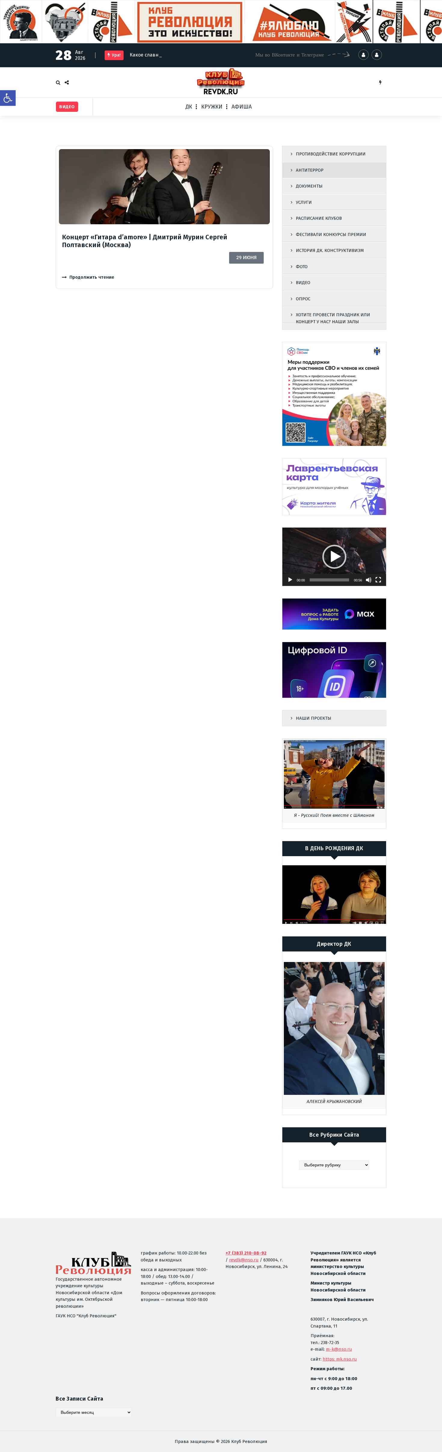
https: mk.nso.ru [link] (340, 1359)
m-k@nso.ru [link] (339, 1349)
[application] (334, 557)
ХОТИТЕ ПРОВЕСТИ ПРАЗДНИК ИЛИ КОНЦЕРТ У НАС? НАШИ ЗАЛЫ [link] (333, 318)
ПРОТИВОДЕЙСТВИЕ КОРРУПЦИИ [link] (331, 154)
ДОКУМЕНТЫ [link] (309, 186)
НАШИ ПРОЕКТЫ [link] (313, 718)
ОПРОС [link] (303, 299)
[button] (334, 557)
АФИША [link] (242, 106)
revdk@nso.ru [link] (244, 1260)
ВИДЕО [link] (303, 282)
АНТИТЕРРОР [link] (310, 170)
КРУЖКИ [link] (212, 106)
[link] (8, 98)
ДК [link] (189, 106)
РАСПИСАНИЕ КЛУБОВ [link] (319, 218)
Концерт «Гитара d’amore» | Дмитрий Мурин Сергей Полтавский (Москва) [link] (144, 241)
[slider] (329, 579)
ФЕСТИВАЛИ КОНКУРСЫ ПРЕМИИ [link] (331, 234)
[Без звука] (369, 580)
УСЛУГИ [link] (304, 202)
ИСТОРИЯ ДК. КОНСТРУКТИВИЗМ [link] (330, 250)
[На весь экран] (378, 580)
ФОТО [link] (302, 266)
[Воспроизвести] (290, 580)
